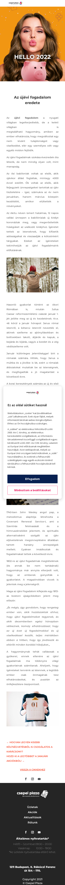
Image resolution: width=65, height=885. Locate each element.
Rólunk (33, 822)
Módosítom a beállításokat (32, 490)
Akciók (32, 812)
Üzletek (32, 807)
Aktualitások (32, 817)
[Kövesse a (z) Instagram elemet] (32, 779)
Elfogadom (32, 479)
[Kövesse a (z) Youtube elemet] (39, 779)
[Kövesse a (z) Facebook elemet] (25, 779)
